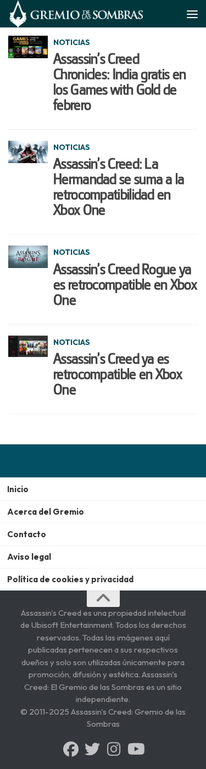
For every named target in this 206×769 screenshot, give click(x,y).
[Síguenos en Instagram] (113, 749)
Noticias (71, 42)
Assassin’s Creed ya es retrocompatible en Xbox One (117, 374)
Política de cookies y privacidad (70, 579)
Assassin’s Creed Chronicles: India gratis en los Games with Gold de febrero (119, 82)
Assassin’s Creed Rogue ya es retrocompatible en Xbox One (125, 284)
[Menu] (192, 13)
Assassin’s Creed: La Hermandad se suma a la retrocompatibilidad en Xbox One (119, 187)
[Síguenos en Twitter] (92, 749)
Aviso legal (29, 556)
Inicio (18, 489)
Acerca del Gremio (45, 511)
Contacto (26, 534)
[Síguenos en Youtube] (135, 749)
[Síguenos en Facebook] (71, 749)
